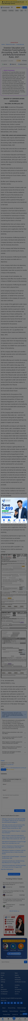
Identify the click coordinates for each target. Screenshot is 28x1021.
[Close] (26, 499)
